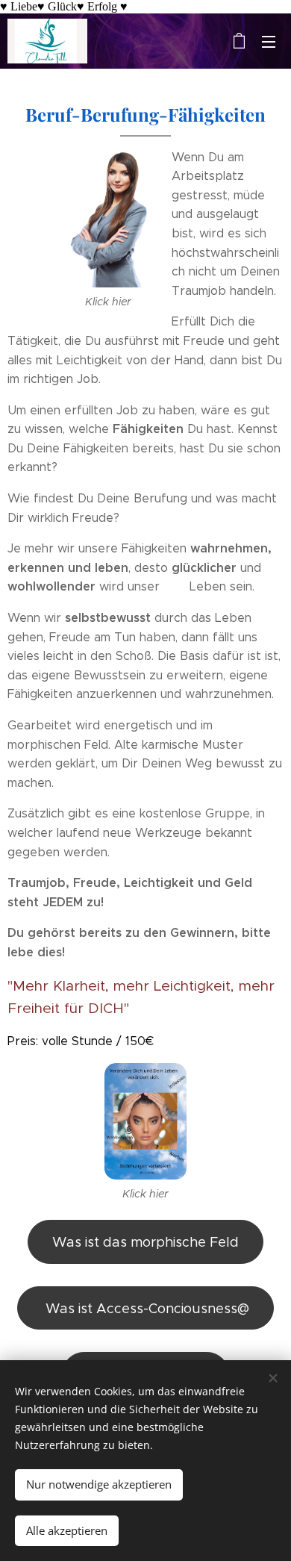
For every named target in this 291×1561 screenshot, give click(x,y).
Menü (269, 41)
